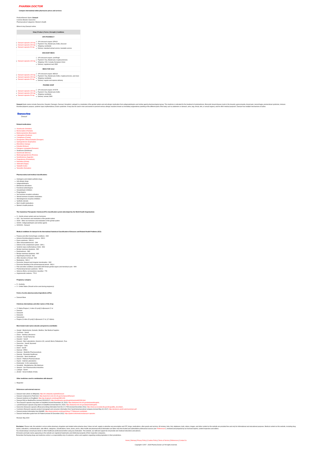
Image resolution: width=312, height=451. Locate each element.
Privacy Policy (141, 440)
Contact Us (183, 440)
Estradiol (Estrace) (23, 146)
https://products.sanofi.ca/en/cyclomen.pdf (122, 409)
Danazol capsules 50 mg (26, 47)
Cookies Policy (152, 440)
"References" (161, 428)
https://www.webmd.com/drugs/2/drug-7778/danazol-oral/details (66, 411)
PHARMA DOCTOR (31, 6)
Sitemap (133, 440)
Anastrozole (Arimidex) (24, 129)
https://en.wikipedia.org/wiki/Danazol (52, 394)
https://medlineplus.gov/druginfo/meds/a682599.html (68, 400)
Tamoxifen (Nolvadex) (24, 168)
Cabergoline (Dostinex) (24, 135)
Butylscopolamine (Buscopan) (26, 133)
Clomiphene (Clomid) (24, 137)
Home (127, 440)
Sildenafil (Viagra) (23, 164)
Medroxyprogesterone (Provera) (27, 155)
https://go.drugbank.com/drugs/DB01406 (52, 398)
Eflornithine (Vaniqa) (23, 144)
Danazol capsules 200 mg (26, 45)
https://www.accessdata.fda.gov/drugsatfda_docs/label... (105, 407)
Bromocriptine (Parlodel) (25, 131)
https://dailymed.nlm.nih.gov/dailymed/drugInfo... (84, 402)
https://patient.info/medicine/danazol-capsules (80, 413)
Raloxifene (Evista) (23, 161)
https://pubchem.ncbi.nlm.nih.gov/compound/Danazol (57, 396)
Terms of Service (163, 440)
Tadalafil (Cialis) (22, 166)
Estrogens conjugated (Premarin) (28, 148)
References (174, 440)
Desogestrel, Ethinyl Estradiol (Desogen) (30, 139)
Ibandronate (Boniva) (24, 153)
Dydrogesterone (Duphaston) (26, 142)
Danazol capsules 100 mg (26, 43)
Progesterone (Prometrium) (26, 159)
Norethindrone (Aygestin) (25, 157)
